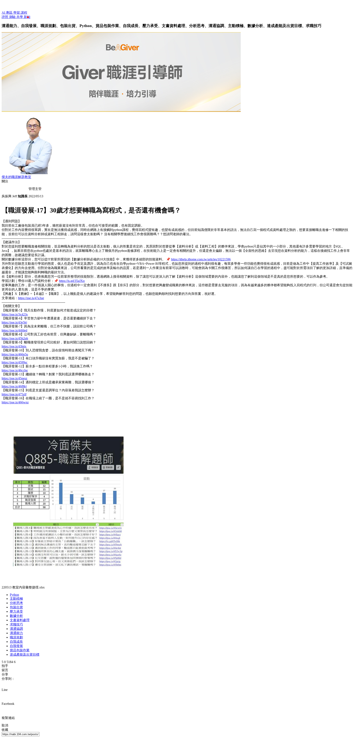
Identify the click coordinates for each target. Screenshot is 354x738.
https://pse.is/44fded (14, 330)
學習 (17, 12)
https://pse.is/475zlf (14, 394)
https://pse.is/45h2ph (15, 338)
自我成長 (16, 641)
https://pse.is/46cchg (15, 370)
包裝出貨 (16, 607)
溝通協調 (16, 628)
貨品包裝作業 (20, 650)
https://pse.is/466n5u (15, 354)
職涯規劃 (16, 637)
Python (14, 594)
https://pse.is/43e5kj (14, 322)
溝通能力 (16, 633)
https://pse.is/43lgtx (14, 346)
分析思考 (16, 603)
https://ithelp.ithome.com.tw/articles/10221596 (201, 259)
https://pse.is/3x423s (15, 314)
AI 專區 (7, 12)
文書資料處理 (20, 620)
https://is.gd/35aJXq (72, 281)
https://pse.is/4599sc (14, 362)
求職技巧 (16, 624)
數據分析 (16, 616)
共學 (20, 17)
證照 (5, 17)
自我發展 (16, 646)
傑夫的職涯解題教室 (16, 177)
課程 (24, 12)
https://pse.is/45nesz (14, 378)
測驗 (12, 17)
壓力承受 (16, 611)
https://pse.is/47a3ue (31, 298)
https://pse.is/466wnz (15, 402)
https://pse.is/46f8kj (14, 386)
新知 (27, 17)
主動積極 (16, 598)
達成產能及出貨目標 (24, 654)
